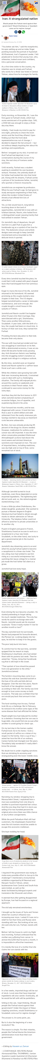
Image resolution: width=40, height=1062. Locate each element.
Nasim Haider (13, 36)
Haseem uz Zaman (20, 1046)
